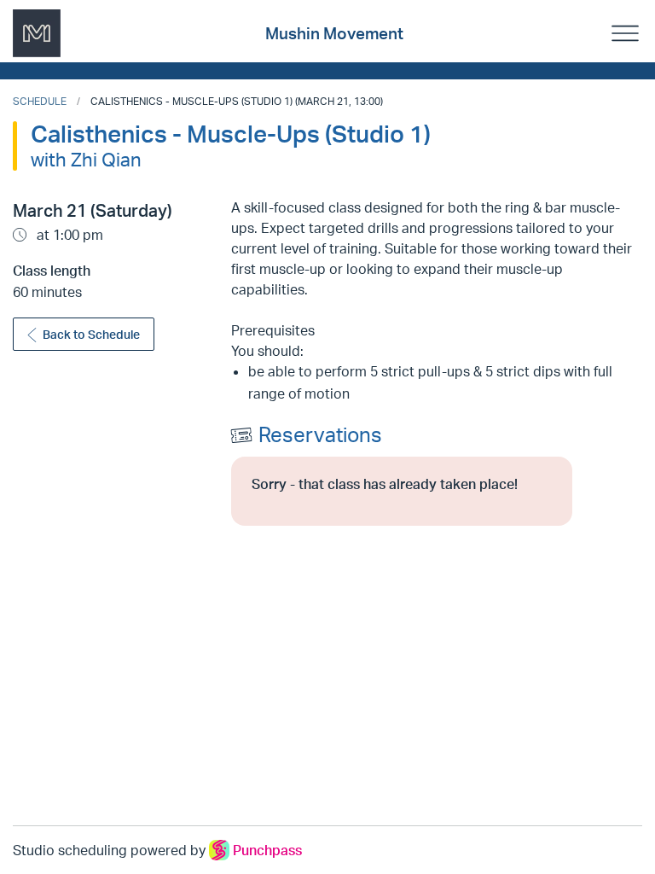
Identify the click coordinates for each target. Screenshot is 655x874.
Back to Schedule (91, 334)
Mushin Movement (334, 33)
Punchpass (267, 850)
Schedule (40, 101)
